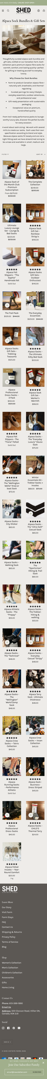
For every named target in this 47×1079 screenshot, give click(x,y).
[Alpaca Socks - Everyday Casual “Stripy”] (35, 637)
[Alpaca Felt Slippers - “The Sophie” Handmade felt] (12, 256)
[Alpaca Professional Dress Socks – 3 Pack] (12, 377)
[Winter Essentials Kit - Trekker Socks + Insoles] (35, 465)
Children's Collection (12, 972)
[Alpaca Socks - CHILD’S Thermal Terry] (35, 810)
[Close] (43, 1063)
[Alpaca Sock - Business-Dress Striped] (35, 766)
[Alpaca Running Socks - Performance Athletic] (12, 766)
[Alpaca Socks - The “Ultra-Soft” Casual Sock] (35, 509)
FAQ (4, 922)
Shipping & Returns (12, 932)
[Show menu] (4, 10)
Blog (4, 946)
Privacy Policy (8, 937)
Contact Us (7, 927)
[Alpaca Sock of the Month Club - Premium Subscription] (12, 169)
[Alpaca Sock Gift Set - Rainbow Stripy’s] (35, 213)
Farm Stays (7, 917)
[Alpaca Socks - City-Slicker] (12, 509)
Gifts (4, 982)
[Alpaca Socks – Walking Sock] (12, 550)
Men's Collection (10, 967)
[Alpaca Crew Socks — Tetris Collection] (12, 725)
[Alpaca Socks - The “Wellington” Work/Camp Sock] (12, 678)
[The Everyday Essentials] (35, 300)
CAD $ (6, 1042)
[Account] (38, 11)
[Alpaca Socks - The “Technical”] (12, 637)
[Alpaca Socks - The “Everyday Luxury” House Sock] (35, 421)
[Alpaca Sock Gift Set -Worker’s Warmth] (35, 377)
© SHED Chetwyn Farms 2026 (14, 1051)
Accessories (8, 977)
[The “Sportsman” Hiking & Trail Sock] (35, 550)
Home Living (8, 987)
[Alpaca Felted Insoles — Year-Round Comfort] (12, 851)
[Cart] (44, 11)
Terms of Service (10, 942)
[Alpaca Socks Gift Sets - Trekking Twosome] (12, 336)
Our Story (6, 907)
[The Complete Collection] (35, 169)
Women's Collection (11, 962)
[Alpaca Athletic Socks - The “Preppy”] (12, 593)
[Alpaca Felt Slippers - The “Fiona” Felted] (12, 421)
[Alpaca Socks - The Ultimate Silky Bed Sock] (35, 336)
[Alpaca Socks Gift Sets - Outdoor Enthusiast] (35, 256)
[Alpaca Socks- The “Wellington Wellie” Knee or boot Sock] (12, 465)
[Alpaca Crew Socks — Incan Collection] (35, 725)
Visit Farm (7, 912)
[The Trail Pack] (12, 300)
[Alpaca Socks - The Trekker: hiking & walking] (35, 593)
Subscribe (37, 1072)
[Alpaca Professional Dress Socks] (12, 810)
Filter (4, 154)
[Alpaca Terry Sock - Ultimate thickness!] (35, 678)
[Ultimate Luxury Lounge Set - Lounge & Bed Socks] (12, 213)
